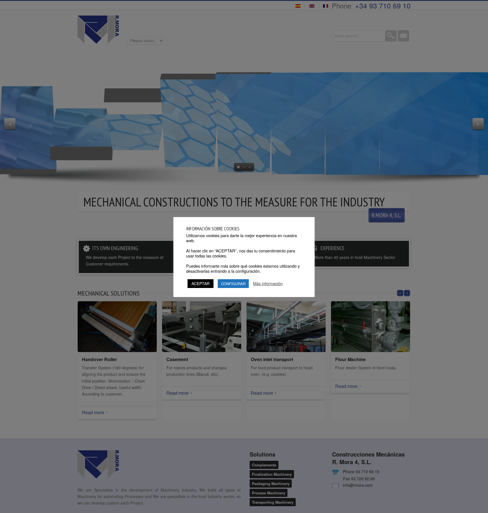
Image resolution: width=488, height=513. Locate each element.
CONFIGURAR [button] (233, 283)
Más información (268, 283)
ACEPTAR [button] (200, 283)
